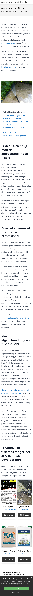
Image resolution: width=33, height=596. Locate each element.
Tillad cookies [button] (16, 588)
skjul (23, 112)
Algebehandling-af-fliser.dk (14, 2)
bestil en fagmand (8, 67)
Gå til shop (8, 515)
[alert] (16, 586)
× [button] (31, 577)
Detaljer (23, 584)
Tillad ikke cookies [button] (16, 592)
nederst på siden (8, 43)
